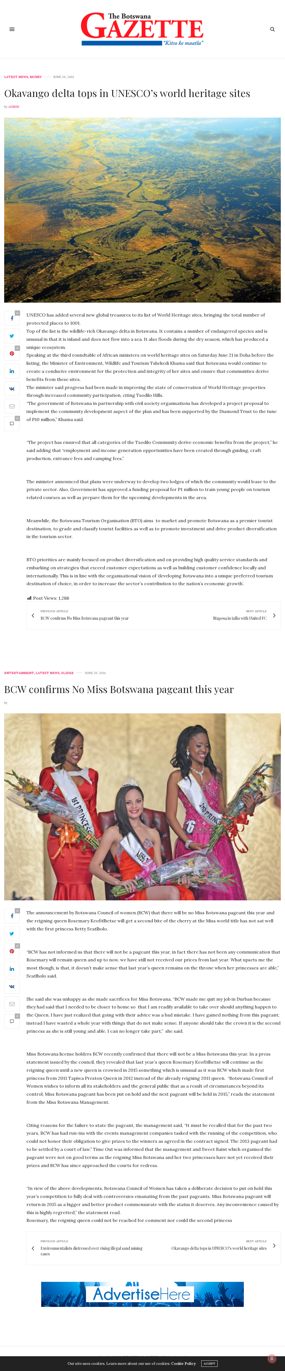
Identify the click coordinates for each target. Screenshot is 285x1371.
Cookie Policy (183, 1363)
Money (36, 77)
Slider (67, 673)
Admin (13, 107)
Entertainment (19, 673)
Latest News (16, 77)
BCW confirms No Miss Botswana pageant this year (119, 689)
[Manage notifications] (271, 1358)
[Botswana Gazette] (142, 29)
